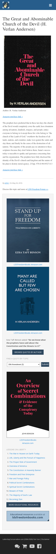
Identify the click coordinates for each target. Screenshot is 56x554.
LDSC (7, 183)
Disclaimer (45, 539)
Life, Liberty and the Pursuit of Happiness (27, 458)
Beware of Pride (16, 491)
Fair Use (36, 539)
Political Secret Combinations (21, 482)
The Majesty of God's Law (20, 495)
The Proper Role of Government (23, 462)
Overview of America (18, 466)
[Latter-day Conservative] (6, 5)
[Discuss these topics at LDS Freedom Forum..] (17, 546)
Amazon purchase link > (13, 116)
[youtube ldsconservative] (32, 546)
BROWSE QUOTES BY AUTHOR (27, 352)
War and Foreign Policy (19, 478)
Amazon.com (36, 264)
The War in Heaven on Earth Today (24, 453)
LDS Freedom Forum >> (38, 189)
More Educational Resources (23, 504)
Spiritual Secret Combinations (22, 487)
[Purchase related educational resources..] (25, 546)
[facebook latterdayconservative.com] (39, 546)
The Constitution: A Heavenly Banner (25, 470)
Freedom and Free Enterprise (21, 474)
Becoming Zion (15, 499)
